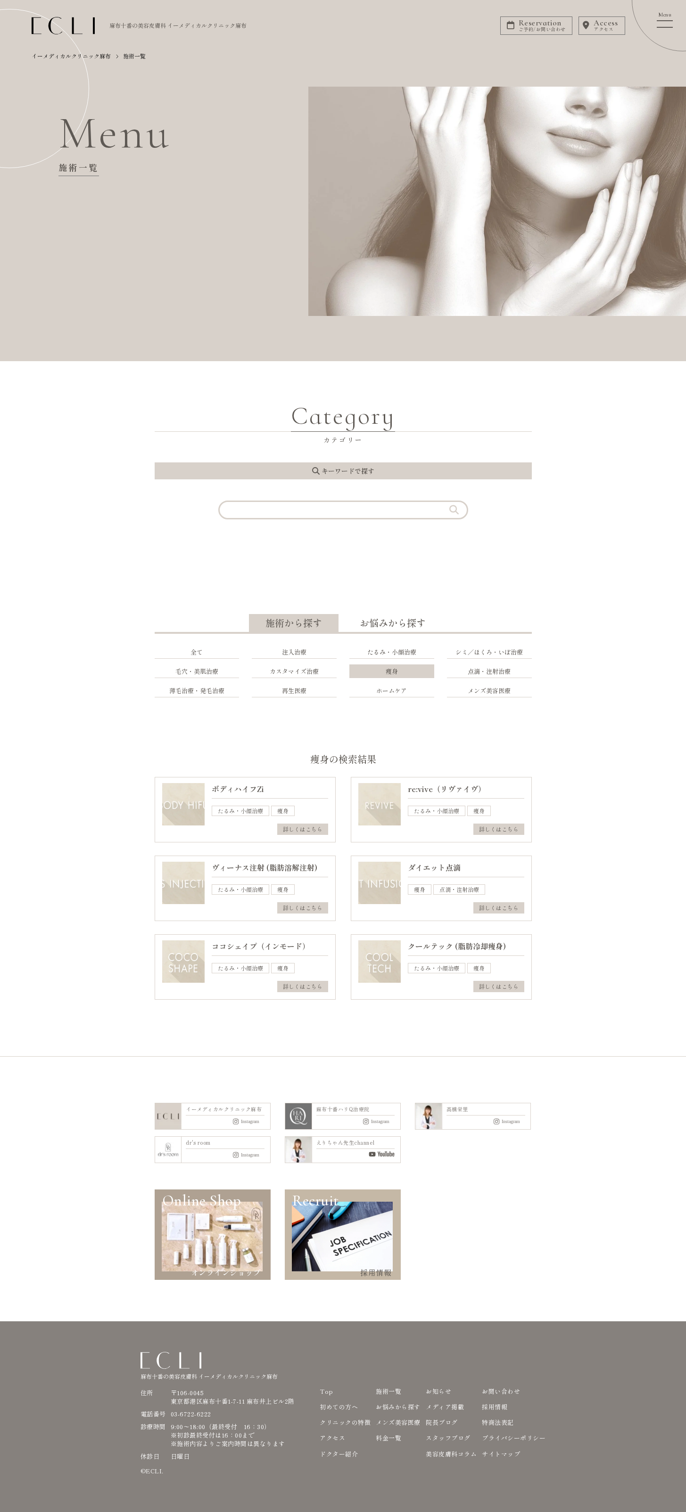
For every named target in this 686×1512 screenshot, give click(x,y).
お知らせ (438, 1391)
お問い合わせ (501, 1391)
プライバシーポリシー (513, 1437)
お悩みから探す (398, 1406)
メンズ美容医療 (398, 1422)
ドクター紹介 (339, 1453)
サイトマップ (501, 1453)
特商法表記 (498, 1422)
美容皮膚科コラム (451, 1453)
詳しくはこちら (302, 829)
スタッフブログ (448, 1437)
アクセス (332, 1437)
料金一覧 (388, 1437)
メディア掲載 (445, 1406)
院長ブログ (442, 1422)
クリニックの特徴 (345, 1422)
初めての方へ (339, 1406)
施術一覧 (388, 1391)
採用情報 (494, 1406)
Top (326, 1391)
